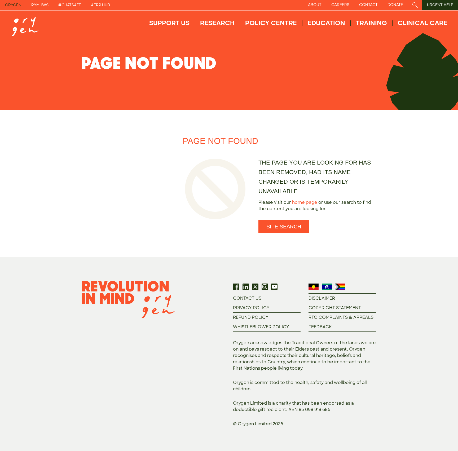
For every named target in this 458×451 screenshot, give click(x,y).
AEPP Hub (100, 5)
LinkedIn (246, 287)
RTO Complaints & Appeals (341, 317)
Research (217, 23)
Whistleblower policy (261, 327)
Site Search (283, 226)
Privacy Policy (251, 308)
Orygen (13, 5)
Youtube (274, 287)
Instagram (265, 287)
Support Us (169, 23)
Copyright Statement (335, 308)
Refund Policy (250, 317)
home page (304, 202)
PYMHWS (40, 5)
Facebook (236, 287)
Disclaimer (322, 298)
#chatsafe (69, 5)
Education (326, 23)
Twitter (255, 287)
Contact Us (247, 298)
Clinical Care (422, 23)
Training (371, 23)
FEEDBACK (320, 327)
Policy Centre (271, 23)
